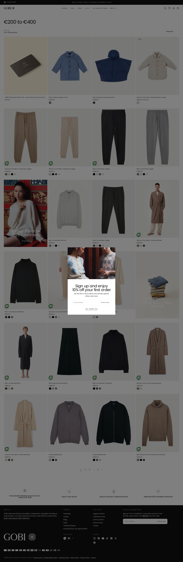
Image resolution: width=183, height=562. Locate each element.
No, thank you (92, 309)
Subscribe (105, 302)
